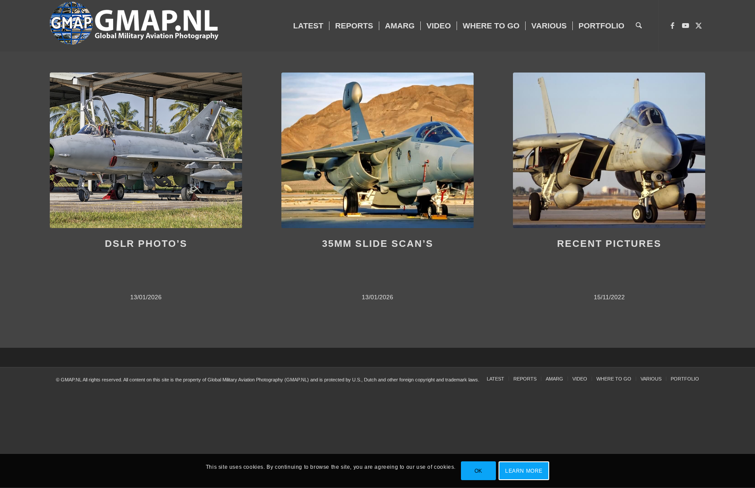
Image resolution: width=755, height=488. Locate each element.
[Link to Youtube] (685, 25)
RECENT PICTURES (609, 243)
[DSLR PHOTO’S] (146, 150)
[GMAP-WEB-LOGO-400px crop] (134, 26)
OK (478, 471)
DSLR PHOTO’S (146, 243)
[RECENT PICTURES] (609, 150)
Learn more (524, 471)
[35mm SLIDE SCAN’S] (377, 150)
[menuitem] (308, 26)
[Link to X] (698, 25)
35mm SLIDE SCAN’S (377, 243)
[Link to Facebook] (672, 25)
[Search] (639, 26)
